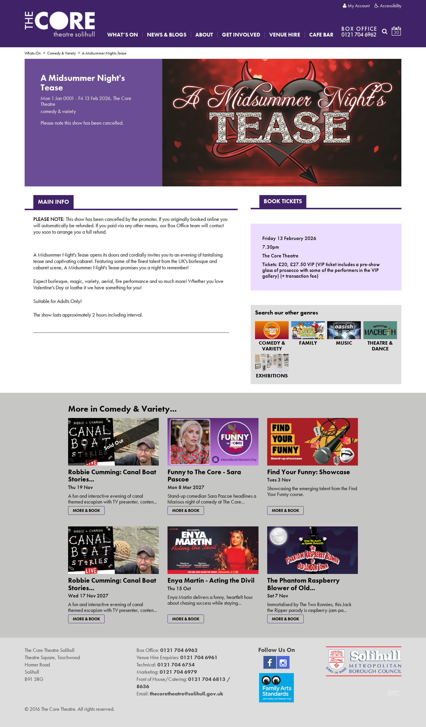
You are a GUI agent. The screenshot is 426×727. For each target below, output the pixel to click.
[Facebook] (269, 662)
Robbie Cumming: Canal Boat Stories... (112, 476)
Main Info (53, 202)
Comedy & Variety (61, 53)
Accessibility (390, 6)
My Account (358, 6)
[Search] (385, 31)
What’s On (122, 35)
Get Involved (241, 35)
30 (396, 32)
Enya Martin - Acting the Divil (211, 580)
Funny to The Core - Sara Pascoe (204, 476)
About (204, 35)
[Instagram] (283, 662)
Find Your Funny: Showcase (308, 472)
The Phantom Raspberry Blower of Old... (303, 584)
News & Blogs (166, 35)
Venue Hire (284, 35)
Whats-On (33, 53)
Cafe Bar (321, 35)
